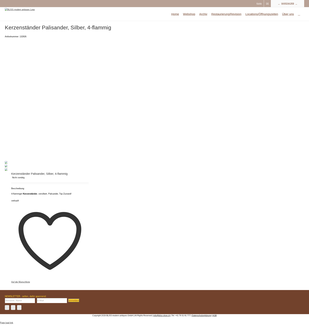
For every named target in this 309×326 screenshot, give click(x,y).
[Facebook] (7, 307)
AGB (215, 315)
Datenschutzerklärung (201, 315)
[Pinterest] (19, 307)
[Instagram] (13, 307)
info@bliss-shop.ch (161, 315)
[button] (299, 14)
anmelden (74, 300)
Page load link (6, 323)
